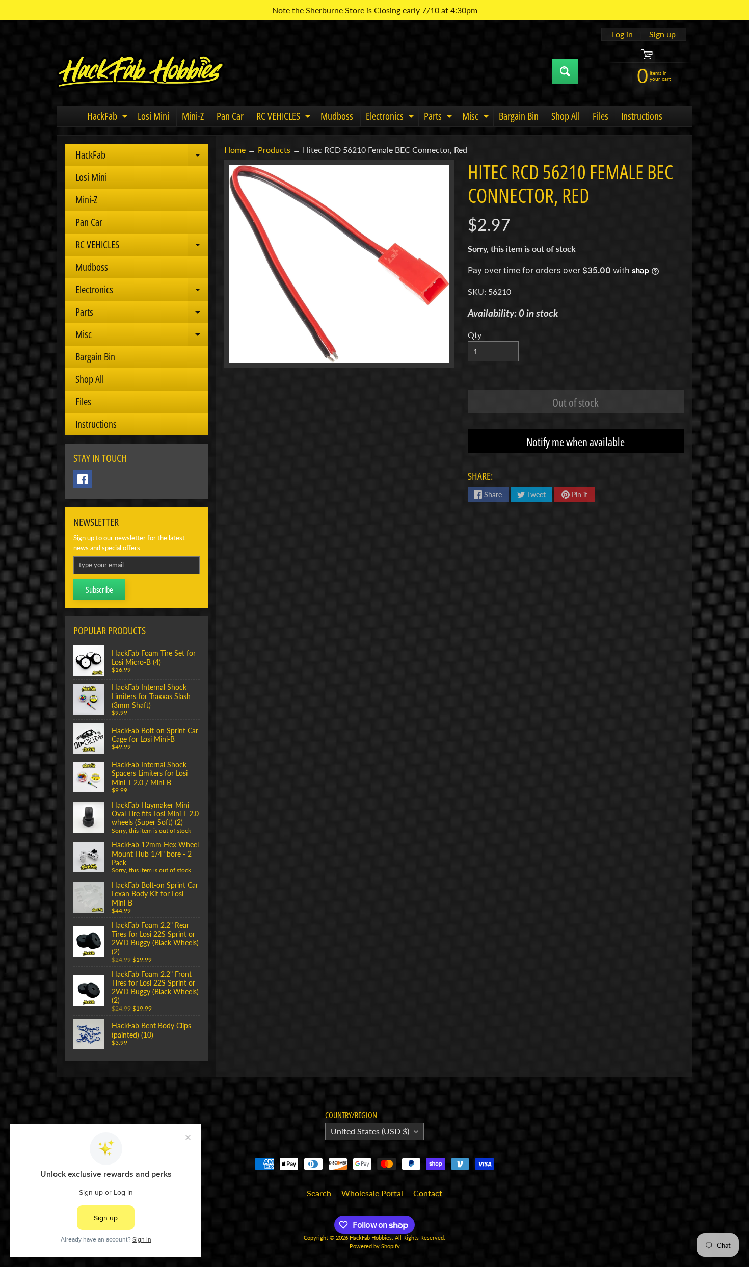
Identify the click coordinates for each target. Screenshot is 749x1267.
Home (235, 149)
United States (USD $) (370, 1131)
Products (274, 149)
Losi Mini (153, 116)
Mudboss (336, 116)
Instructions (641, 116)
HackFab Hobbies (371, 1237)
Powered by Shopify (375, 1246)
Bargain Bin (519, 116)
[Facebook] (82, 479)
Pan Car (230, 116)
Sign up (662, 34)
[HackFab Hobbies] (141, 71)
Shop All (565, 116)
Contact (427, 1193)
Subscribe (99, 590)
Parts (439, 117)
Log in (622, 34)
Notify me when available (575, 441)
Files (600, 116)
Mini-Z (193, 116)
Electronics (391, 117)
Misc (476, 117)
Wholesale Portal (372, 1193)
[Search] (565, 71)
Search (319, 1193)
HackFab (108, 117)
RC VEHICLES (284, 117)
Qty (474, 335)
